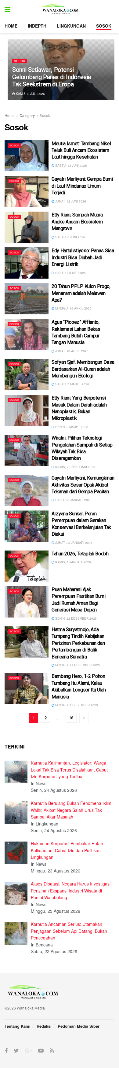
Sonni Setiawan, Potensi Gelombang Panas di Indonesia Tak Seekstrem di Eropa (51, 77)
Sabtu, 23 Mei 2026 (70, 273)
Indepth (37, 26)
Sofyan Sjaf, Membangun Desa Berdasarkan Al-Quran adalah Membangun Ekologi (83, 369)
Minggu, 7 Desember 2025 (76, 705)
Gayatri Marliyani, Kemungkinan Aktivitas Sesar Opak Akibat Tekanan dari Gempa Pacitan (83, 484)
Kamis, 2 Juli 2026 (30, 94)
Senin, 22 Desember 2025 (75, 618)
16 (71, 718)
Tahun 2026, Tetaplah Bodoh (80, 554)
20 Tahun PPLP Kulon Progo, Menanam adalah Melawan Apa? (81, 293)
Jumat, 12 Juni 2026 (70, 201)
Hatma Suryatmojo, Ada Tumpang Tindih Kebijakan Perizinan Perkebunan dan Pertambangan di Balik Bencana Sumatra (78, 643)
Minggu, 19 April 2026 (73, 308)
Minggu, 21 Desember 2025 (77, 665)
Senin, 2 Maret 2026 (71, 427)
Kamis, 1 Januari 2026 (72, 562)
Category (27, 115)
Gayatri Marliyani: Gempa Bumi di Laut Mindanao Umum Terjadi (82, 186)
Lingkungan (71, 26)
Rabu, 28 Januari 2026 (73, 500)
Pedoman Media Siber (78, 1026)
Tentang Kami (18, 1026)
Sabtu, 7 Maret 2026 (71, 384)
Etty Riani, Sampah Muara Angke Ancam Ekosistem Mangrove (77, 221)
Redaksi (44, 1026)
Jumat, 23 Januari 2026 (73, 543)
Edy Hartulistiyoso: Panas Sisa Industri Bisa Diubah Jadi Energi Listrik (83, 257)
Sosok (103, 26)
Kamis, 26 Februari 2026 (74, 467)
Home (11, 26)
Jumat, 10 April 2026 (71, 351)
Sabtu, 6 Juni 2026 (69, 237)
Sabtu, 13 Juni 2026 (70, 165)
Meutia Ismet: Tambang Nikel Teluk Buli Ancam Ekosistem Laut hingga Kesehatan (81, 150)
